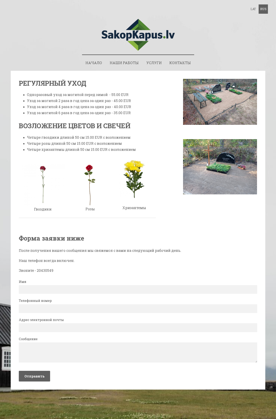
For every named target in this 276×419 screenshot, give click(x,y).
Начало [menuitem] (93, 62)
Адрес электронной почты (41, 320)
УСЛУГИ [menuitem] (154, 62)
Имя (22, 281)
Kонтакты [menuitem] (180, 62)
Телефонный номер (35, 300)
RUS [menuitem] (263, 9)
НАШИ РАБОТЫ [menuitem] (124, 62)
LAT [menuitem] (253, 9)
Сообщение (28, 339)
